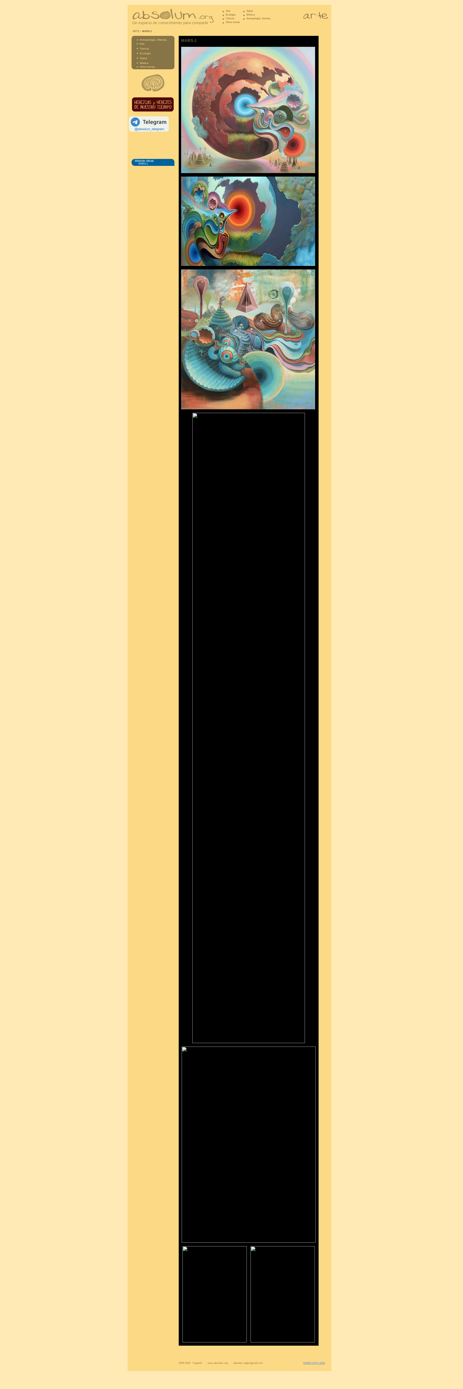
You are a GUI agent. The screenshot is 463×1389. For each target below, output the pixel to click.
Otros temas (233, 22)
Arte (228, 11)
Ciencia (230, 18)
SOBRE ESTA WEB (314, 1363)
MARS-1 (143, 163)
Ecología (231, 14)
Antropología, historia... (259, 18)
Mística (251, 14)
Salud (250, 11)
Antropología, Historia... (154, 39)
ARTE (136, 31)
